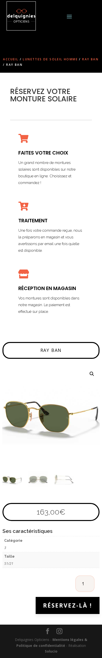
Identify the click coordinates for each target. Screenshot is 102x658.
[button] (91, 373)
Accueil (10, 59)
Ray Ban (90, 59)
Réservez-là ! (67, 605)
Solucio (51, 651)
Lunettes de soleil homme (50, 59)
